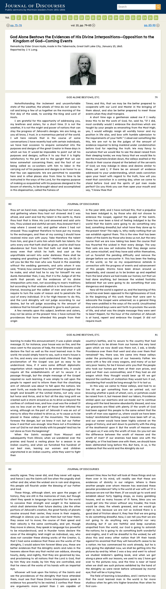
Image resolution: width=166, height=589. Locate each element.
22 (133, 17)
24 (144, 17)
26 (155, 17)
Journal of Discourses (35, 5)
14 (87, 17)
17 (104, 17)
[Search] (158, 7)
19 (116, 17)
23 (138, 17)
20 (121, 17)
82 (9, 469)
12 (76, 17)
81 (156, 334)
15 (93, 17)
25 (150, 17)
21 (127, 17)
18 (110, 17)
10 (64, 17)
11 (70, 17)
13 (81, 17)
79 (156, 97)
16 (98, 17)
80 (9, 203)
